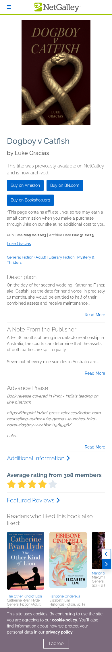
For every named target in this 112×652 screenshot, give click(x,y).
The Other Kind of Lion (24, 596)
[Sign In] (8, 7)
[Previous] (106, 554)
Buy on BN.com (64, 185)
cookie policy (64, 620)
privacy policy (59, 632)
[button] (25, 562)
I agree (56, 643)
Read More (95, 314)
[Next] (106, 564)
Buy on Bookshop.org (30, 200)
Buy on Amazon (25, 185)
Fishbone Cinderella (64, 596)
